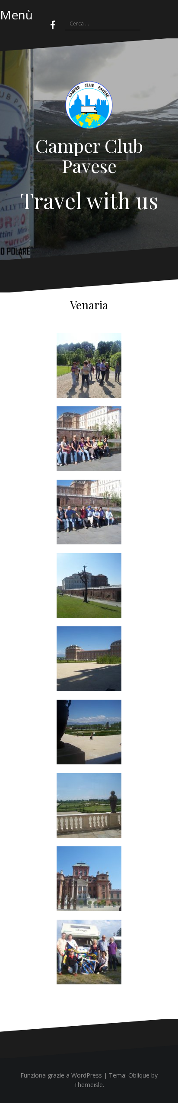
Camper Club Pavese (89, 155)
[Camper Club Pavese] (89, 108)
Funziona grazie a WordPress (61, 1075)
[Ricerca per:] (98, 24)
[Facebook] (52, 25)
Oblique (138, 1075)
